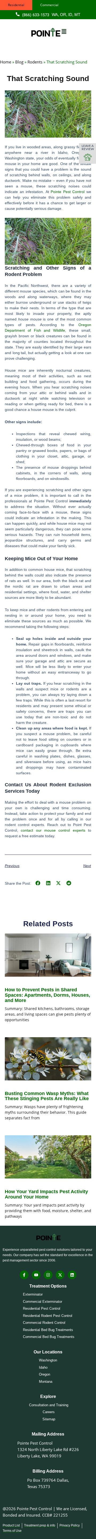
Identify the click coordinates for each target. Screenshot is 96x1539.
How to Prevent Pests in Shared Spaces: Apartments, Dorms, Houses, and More (47, 995)
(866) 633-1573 (35, 15)
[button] (38, 883)
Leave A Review (88, 147)
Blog (19, 62)
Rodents (34, 62)
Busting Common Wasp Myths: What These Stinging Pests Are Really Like (47, 1096)
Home (5, 62)
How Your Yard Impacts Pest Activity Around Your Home (46, 1194)
